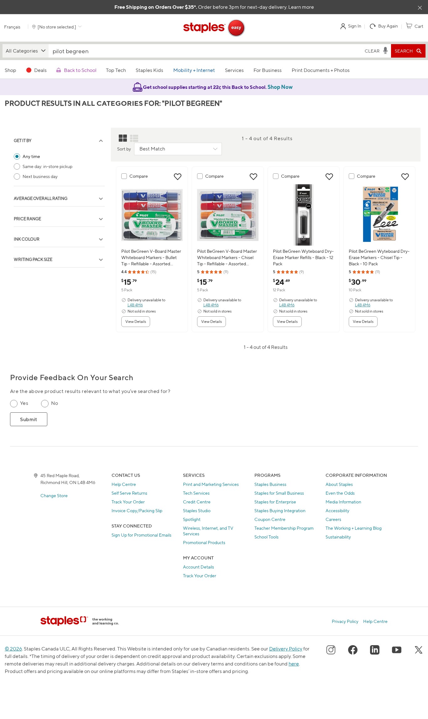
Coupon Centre (269, 519)
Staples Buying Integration (279, 510)
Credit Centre (197, 501)
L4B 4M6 (135, 305)
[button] (26, 51)
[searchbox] (205, 51)
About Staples (339, 484)
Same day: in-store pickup (47, 166)
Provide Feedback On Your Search (71, 377)
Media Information (343, 501)
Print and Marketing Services (211, 484)
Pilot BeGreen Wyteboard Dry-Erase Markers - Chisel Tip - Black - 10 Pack (379, 257)
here (294, 664)
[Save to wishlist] (178, 177)
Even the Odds (340, 493)
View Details (135, 321)
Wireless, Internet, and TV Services (208, 530)
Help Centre (124, 484)
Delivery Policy (285, 649)
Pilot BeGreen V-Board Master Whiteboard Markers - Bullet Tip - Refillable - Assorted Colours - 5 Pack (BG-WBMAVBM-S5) (151, 257)
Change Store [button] (54, 495)
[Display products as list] (134, 138)
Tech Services (196, 493)
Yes (24, 403)
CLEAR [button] (372, 51)
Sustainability (338, 536)
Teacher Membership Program (284, 528)
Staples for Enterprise (275, 501)
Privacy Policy (345, 621)
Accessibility (337, 510)
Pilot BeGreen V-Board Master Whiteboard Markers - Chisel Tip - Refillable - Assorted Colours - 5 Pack (227, 257)
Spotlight (192, 519)
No (54, 403)
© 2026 (13, 649)
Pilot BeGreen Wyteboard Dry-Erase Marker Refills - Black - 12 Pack (303, 257)
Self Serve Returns (129, 493)
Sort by (124, 148)
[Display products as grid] (123, 138)
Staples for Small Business (279, 493)
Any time (31, 156)
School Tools (266, 536)
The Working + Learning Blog (354, 528)
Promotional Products (204, 542)
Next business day (40, 176)
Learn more (301, 7)
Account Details (198, 566)
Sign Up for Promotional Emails (141, 535)
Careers (333, 519)
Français (12, 26)
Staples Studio (197, 510)
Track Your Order (128, 501)
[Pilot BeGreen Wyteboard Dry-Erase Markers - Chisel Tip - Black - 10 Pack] (379, 215)
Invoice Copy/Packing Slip (137, 510)
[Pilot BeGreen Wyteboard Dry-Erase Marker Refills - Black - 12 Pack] (303, 215)
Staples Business (270, 484)
